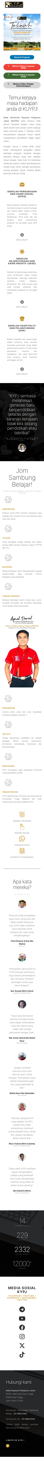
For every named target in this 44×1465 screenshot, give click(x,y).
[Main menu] (39, 5)
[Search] (35, 5)
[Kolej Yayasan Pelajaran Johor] (14, 5)
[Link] (7, 1445)
